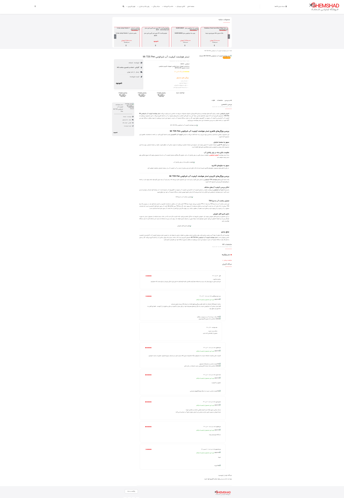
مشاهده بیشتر (228, 260)
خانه (231, 51)
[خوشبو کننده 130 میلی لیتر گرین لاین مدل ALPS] (155, 28)
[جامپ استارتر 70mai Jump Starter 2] (126, 28)
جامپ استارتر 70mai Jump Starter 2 (126, 33)
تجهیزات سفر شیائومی (178, 66)
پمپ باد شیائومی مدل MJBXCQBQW (185, 33)
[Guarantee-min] (142, 93)
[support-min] (161, 93)
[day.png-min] (122, 93)
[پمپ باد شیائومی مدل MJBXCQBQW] (185, 28)
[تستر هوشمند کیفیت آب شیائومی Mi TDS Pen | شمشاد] (215, 56)
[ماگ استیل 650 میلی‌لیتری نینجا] (214, 28)
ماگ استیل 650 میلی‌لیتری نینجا (214, 33)
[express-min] (180, 93)
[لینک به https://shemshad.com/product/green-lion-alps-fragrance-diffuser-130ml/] (155, 45)
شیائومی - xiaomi (185, 64)
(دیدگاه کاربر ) (178, 72)
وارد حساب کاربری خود (214, 479)
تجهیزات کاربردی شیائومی (165, 66)
